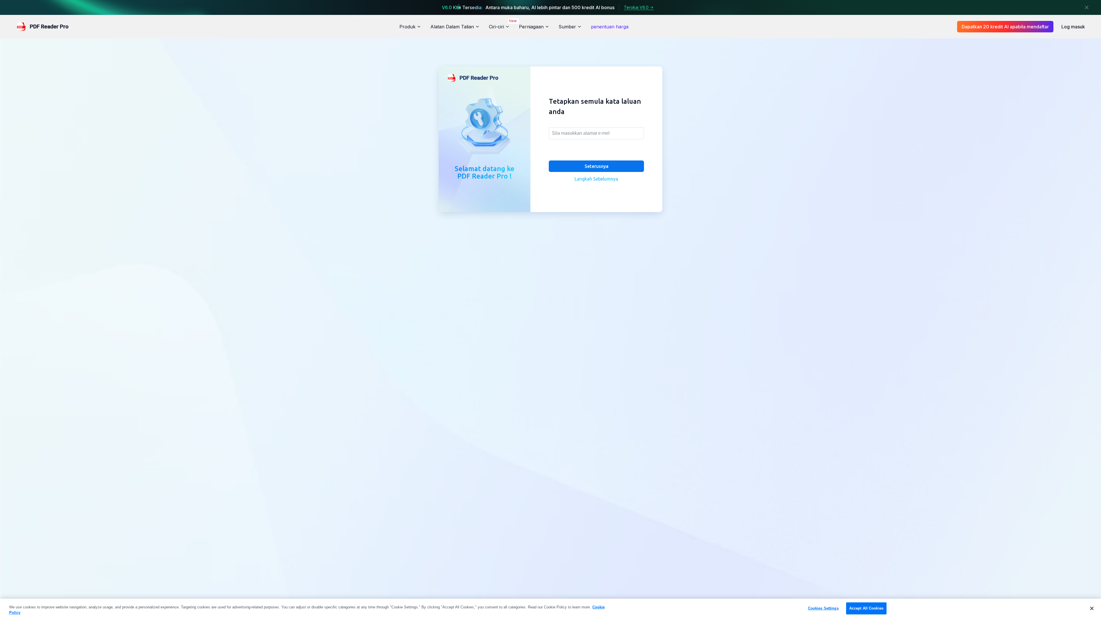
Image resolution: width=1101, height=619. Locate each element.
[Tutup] (1087, 7)
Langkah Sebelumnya (596, 178)
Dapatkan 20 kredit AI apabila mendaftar (1005, 27)
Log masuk (1073, 27)
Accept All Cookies (866, 608)
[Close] (1092, 608)
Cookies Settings (823, 608)
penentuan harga (609, 27)
